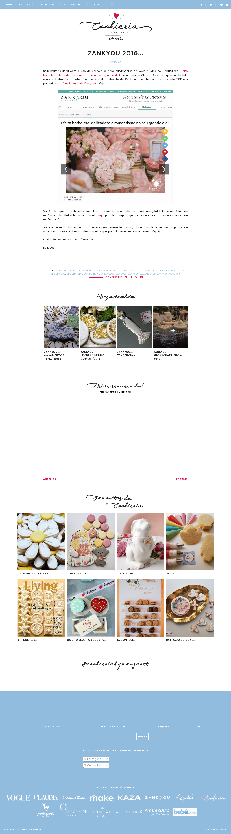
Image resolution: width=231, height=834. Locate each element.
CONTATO (93, 4)
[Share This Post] (131, 277)
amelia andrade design (69, 270)
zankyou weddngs (169, 273)
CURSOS (46, 4)
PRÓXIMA (182, 479)
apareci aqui (94, 270)
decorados (58, 273)
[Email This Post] (141, 277)
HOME (9, 4)
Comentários (95, 765)
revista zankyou (104, 273)
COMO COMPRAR (70, 4)
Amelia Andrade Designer (79, 83)
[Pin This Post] (136, 277)
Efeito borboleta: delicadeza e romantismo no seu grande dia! (115, 73)
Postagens (93, 759)
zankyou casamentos (142, 273)
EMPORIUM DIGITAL (216, 829)
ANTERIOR (49, 479)
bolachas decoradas (147, 270)
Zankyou (121, 273)
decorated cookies (79, 273)
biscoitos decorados (117, 270)
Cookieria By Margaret (27, 829)
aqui (101, 215)
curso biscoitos (173, 270)
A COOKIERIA (27, 4)
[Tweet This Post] (126, 277)
